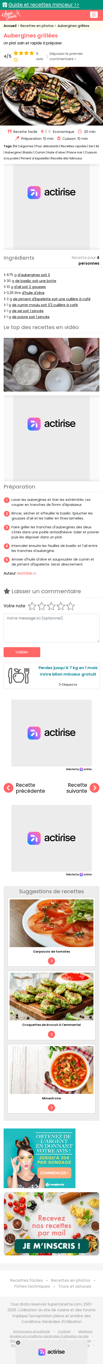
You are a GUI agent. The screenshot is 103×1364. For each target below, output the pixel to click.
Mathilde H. (27, 573)
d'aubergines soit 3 (33, 275)
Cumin (40, 152)
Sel (91, 146)
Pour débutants (47, 146)
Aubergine (13, 152)
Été (15, 146)
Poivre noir (75, 152)
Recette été (59, 158)
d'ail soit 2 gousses (30, 286)
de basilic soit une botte (35, 280)
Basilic (28, 152)
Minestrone (51, 1098)
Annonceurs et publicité (31, 1331)
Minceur (76, 158)
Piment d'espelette (35, 158)
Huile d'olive (56, 152)
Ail (97, 146)
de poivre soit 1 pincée (31, 317)
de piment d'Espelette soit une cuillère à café (52, 299)
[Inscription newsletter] (51, 1224)
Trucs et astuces (74, 1286)
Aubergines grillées (73, 25)
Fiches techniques (32, 1286)
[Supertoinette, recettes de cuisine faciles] (11, 15)
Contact (64, 1331)
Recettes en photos (37, 25)
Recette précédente (30, 788)
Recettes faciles (26, 1280)
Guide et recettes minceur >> (43, 4)
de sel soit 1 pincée (28, 311)
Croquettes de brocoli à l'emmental (51, 1025)
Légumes (26, 146)
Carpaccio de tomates (51, 952)
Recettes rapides (74, 146)
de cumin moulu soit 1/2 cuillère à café (45, 305)
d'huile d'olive (33, 292)
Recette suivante (76, 788)
